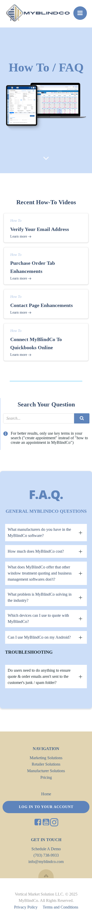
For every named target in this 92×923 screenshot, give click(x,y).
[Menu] (80, 13)
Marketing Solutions (46, 758)
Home (46, 794)
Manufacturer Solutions (46, 771)
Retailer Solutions (46, 764)
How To (15, 221)
